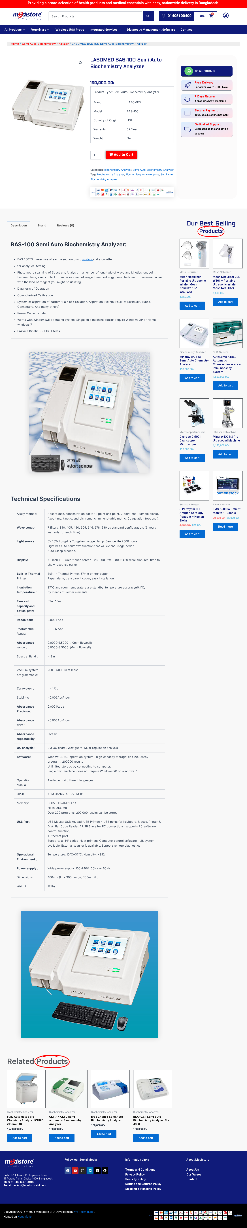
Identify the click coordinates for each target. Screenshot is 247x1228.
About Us (192, 1169)
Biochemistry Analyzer (117, 169)
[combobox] (95, 16)
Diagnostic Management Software (151, 29)
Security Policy (135, 1179)
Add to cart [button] (19, 1138)
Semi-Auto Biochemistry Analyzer (45, 44)
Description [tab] (18, 225)
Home (15, 44)
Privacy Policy (135, 1174)
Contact (186, 29)
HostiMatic (24, 1216)
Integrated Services (104, 29)
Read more (225, 526)
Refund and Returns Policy (143, 1184)
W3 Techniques (83, 1212)
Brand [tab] (42, 225)
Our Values (193, 1174)
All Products (13, 29)
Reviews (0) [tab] (65, 225)
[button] (80, 63)
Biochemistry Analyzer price (142, 174)
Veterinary (38, 29)
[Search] (148, 16)
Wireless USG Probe (70, 29)
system (87, 259)
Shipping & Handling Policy (143, 1189)
